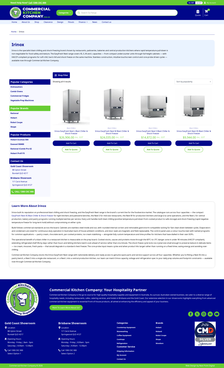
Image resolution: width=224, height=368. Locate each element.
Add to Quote (71, 149)
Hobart (158, 327)
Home (14, 22)
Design (60, 22)
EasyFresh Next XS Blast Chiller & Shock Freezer (32, 215)
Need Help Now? (28, 2)
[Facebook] (190, 314)
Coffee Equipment (124, 335)
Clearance (48, 22)
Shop (37, 22)
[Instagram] (203, 314)
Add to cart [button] (71, 143)
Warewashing (122, 331)
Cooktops (121, 339)
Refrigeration (122, 343)
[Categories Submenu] (71, 13)
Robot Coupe (161, 335)
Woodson (159, 343)
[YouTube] (216, 314)
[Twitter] (197, 314)
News (94, 22)
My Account (121, 355)
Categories (64, 12)
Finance (82, 22)
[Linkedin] (210, 314)
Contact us (106, 22)
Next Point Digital (207, 365)
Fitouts (71, 22)
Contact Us (121, 359)
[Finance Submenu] (88, 22)
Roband (159, 331)
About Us (26, 22)
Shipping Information (125, 351)
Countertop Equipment (126, 327)
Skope (158, 339)
